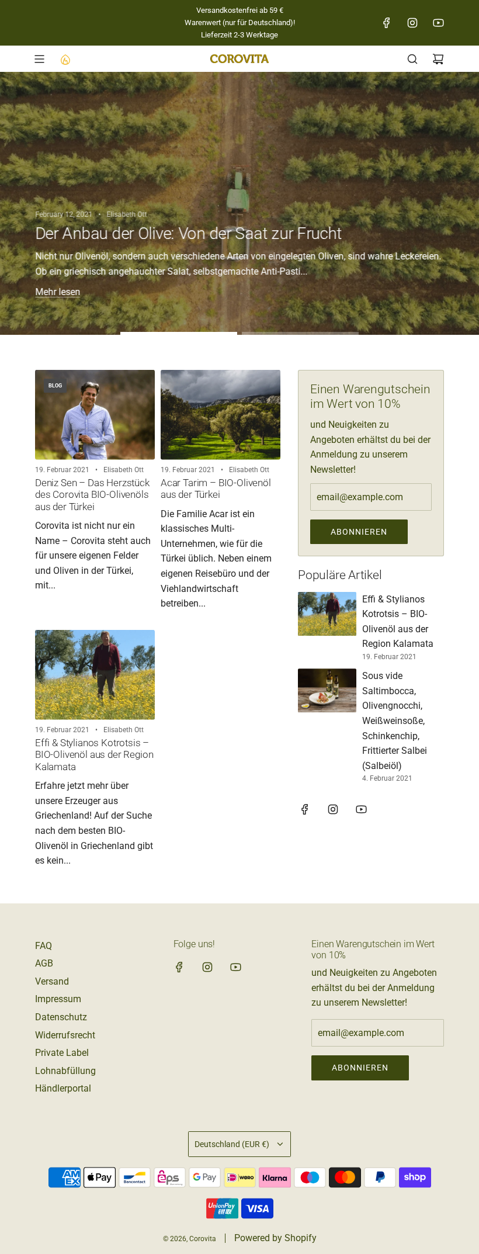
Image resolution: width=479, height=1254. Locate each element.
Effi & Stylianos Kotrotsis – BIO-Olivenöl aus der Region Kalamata (94, 755)
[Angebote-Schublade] (65, 59)
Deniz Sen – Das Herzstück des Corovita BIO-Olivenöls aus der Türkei (92, 494)
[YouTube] (438, 23)
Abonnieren (359, 531)
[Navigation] (39, 59)
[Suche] (412, 59)
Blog (55, 386)
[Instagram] (412, 23)
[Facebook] (387, 23)
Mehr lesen (57, 291)
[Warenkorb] (438, 59)
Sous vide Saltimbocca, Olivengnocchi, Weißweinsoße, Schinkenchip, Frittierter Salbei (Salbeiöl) (394, 720)
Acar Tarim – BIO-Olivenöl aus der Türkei (216, 488)
